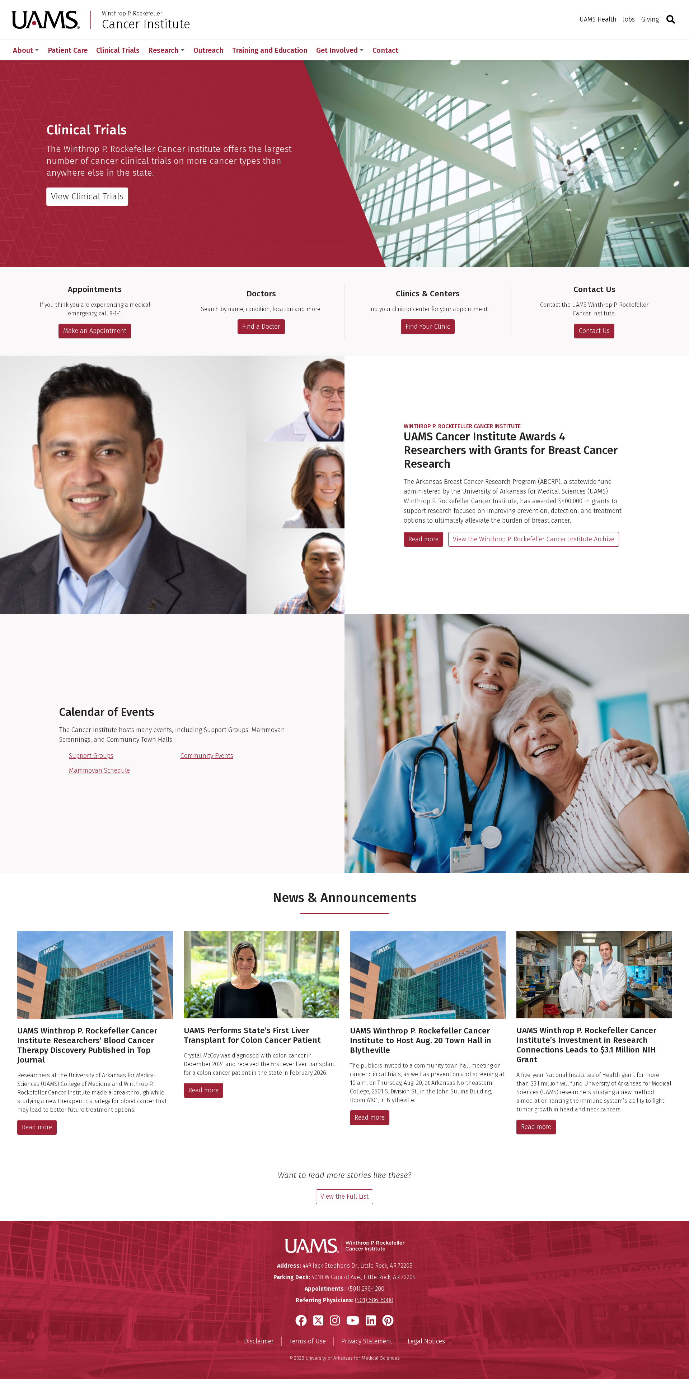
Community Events (207, 756)
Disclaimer (259, 1341)
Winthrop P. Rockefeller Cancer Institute (462, 426)
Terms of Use (307, 1341)
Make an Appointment (94, 331)
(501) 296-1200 (366, 1288)
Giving (650, 19)
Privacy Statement (366, 1341)
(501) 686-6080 (374, 1300)
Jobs (629, 19)
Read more (423, 539)
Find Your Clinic (428, 326)
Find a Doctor (261, 326)
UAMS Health (598, 19)
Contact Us (594, 331)
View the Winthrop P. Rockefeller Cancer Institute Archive (533, 539)
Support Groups (91, 756)
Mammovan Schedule (99, 770)
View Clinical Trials (87, 196)
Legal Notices (426, 1341)
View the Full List (344, 1196)
